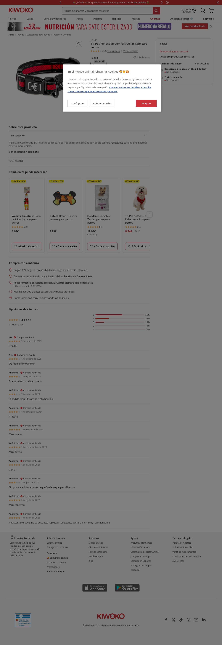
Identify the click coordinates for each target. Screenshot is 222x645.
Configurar (77, 103)
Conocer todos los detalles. (124, 87)
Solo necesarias (102, 103)
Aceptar (146, 103)
